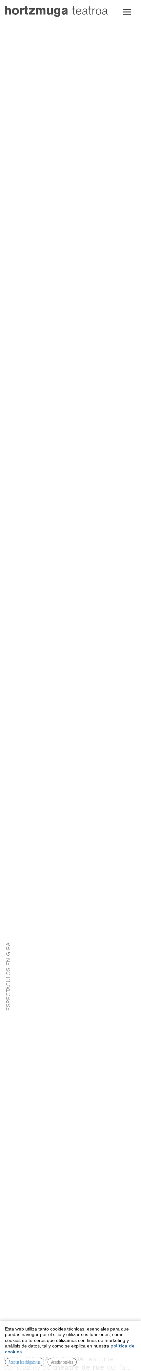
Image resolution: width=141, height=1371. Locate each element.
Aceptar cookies (62, 1362)
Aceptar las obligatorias (25, 1362)
